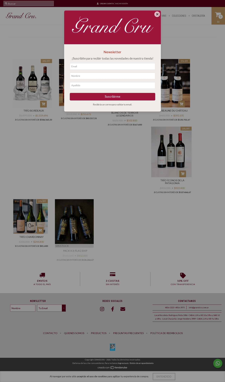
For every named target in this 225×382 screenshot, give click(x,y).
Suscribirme (112, 96)
